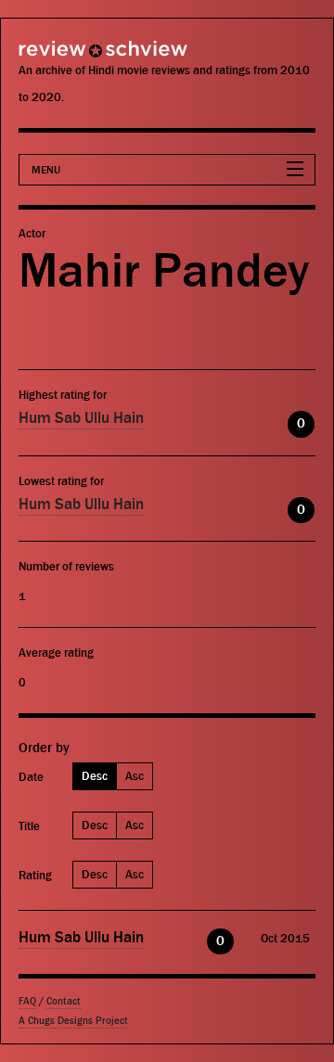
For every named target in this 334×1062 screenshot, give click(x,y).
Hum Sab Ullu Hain (81, 418)
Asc (134, 776)
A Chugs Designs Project (73, 1021)
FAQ (27, 1001)
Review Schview (70, 57)
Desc (95, 776)
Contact (63, 1001)
